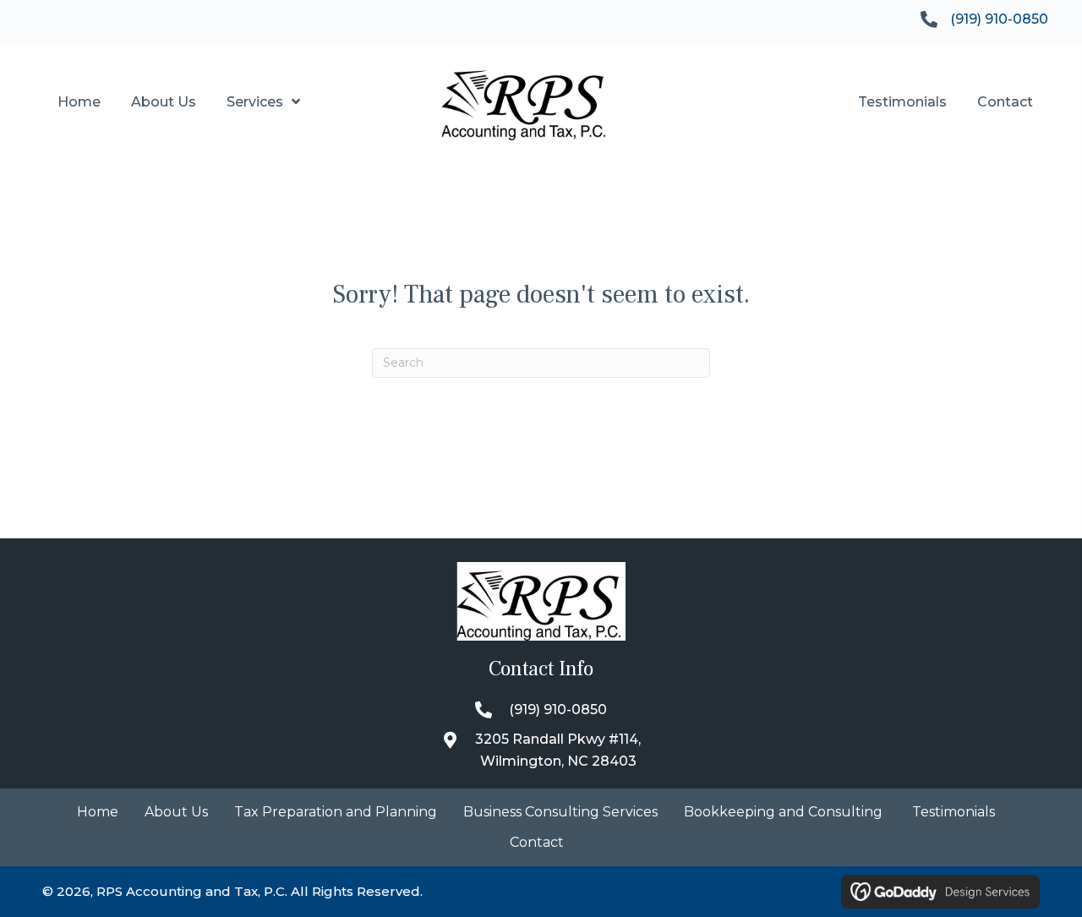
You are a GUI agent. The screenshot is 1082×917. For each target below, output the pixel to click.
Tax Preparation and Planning (335, 812)
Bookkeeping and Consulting (785, 812)
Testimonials (953, 812)
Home (97, 812)
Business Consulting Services (560, 812)
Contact (537, 843)
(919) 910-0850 (999, 19)
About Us (176, 812)
